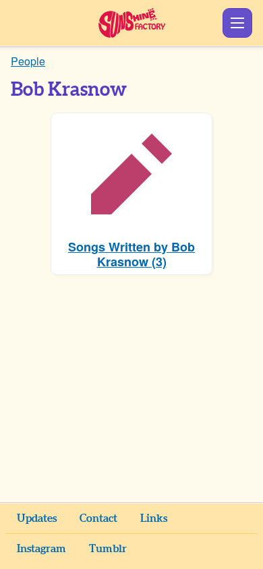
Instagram (41, 548)
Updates (37, 518)
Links (153, 518)
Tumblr (108, 548)
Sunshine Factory (131, 23)
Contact (98, 518)
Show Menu (237, 23)
